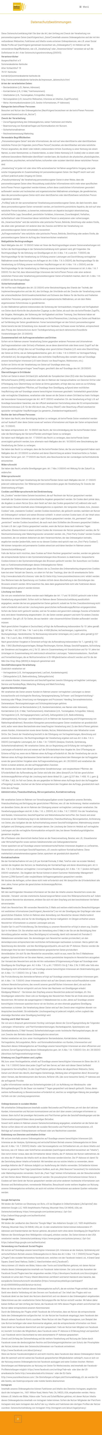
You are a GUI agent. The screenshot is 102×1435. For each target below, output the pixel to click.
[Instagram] (18, 1419)
